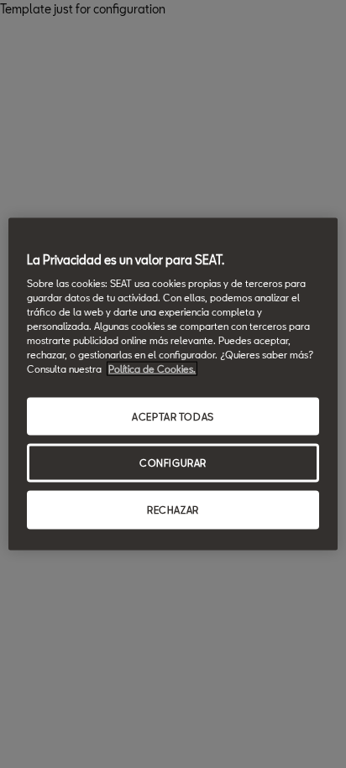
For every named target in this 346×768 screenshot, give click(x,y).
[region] (172, 384)
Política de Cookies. (152, 368)
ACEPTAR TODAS (172, 415)
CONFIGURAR (173, 462)
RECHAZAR (173, 509)
